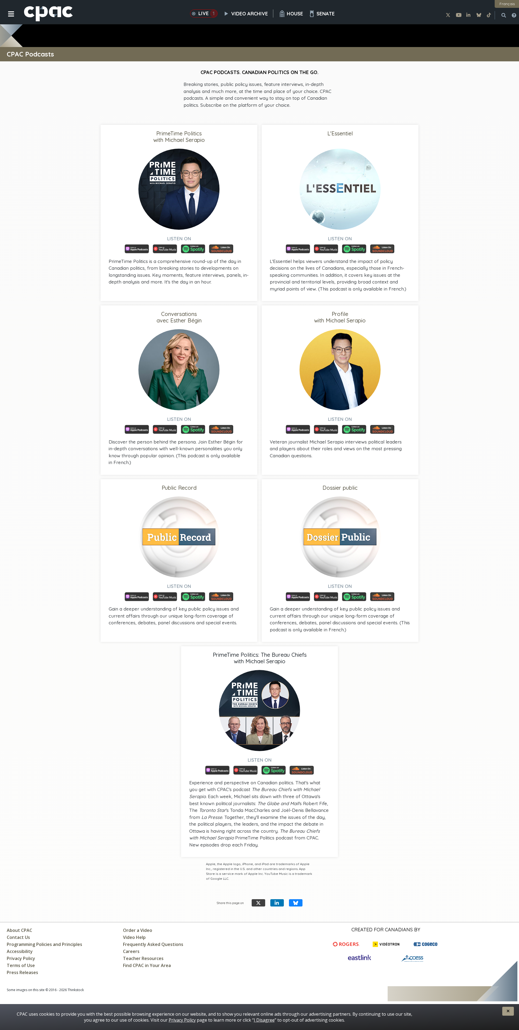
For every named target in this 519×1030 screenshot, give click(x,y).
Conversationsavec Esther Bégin (179, 317)
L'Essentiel (340, 133)
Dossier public (340, 487)
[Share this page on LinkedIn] (277, 902)
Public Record (179, 487)
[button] (7, 18)
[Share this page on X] (258, 902)
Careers (131, 951)
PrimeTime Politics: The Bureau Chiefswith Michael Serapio (260, 658)
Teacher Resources (143, 958)
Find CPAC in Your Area (147, 965)
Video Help (134, 937)
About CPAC (19, 930)
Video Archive (249, 14)
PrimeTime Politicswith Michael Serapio (179, 136)
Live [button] (206, 13)
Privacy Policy (21, 958)
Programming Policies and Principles (44, 944)
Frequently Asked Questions (153, 944)
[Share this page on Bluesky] (295, 902)
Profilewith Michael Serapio (340, 317)
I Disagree (264, 1020)
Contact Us (18, 937)
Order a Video (137, 930)
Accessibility (20, 951)
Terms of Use (21, 965)
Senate (326, 14)
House (295, 14)
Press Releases (22, 972)
